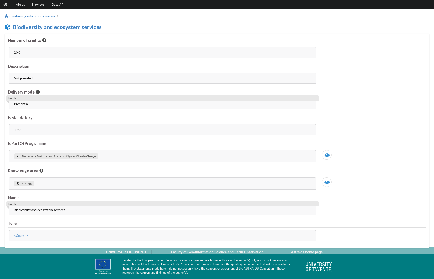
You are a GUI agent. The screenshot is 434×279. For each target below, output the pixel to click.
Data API (58, 4)
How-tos (38, 4)
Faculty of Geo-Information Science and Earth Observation (217, 252)
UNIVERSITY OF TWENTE (126, 252)
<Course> (21, 235)
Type (12, 223)
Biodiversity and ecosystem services (57, 27)
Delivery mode (21, 91)
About (20, 4)
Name (13, 197)
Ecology (27, 183)
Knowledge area (23, 170)
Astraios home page (307, 252)
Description (18, 66)
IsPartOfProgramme (27, 143)
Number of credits (24, 40)
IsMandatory (20, 117)
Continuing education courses (32, 16)
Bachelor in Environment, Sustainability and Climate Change (59, 156)
